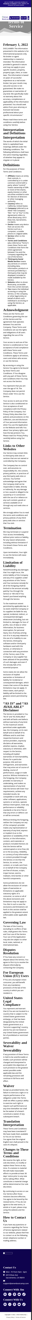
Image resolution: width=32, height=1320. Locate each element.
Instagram (6, 3)
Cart (24, 18)
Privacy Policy (10, 1317)
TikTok (14, 3)
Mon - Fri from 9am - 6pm (16, 1272)
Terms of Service (21, 1317)
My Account (15, 18)
